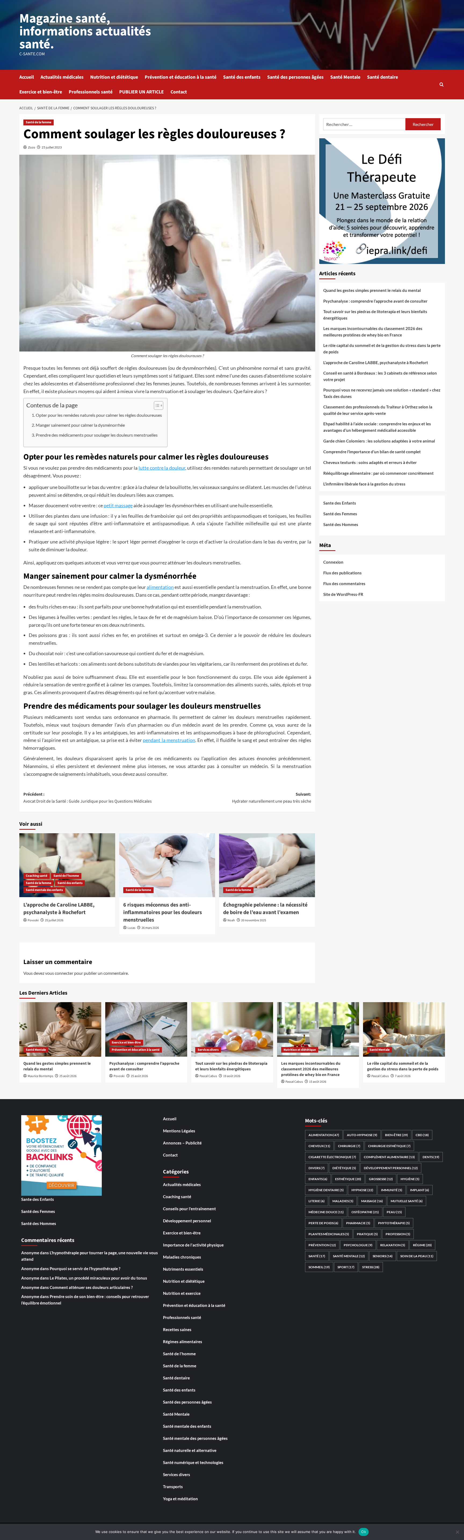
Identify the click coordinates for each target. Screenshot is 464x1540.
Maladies (342, 1201)
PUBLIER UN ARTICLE (141, 92)
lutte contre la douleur (162, 468)
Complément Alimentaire (389, 1157)
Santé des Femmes (340, 513)
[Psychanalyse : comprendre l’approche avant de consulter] (146, 1029)
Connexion (333, 562)
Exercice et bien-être (40, 92)
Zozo (31, 147)
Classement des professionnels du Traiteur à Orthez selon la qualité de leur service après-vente (377, 410)
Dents (431, 1157)
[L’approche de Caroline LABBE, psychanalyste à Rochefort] (67, 865)
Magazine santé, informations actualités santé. (85, 31)
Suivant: (271, 797)
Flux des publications (342, 572)
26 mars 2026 (150, 928)
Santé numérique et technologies (193, 1462)
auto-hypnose (362, 1135)
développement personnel (391, 1168)
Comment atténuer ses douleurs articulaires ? (91, 1287)
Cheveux (319, 1146)
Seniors (383, 1256)
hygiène (410, 1179)
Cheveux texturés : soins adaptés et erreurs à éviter (370, 462)
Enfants (318, 1179)
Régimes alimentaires (182, 1341)
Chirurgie (349, 1146)
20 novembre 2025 (253, 920)
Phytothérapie (394, 1223)
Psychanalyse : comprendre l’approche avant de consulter (375, 301)
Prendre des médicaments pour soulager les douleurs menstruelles (97, 434)
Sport (346, 1267)
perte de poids (323, 1223)
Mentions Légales (179, 1130)
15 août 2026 (317, 1081)
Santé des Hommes (340, 524)
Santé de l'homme (66, 876)
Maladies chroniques (182, 1257)
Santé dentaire (382, 77)
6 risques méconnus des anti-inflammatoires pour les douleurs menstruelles (162, 912)
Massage (372, 1201)
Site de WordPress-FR (343, 594)
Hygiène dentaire (326, 1190)
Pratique (367, 1234)
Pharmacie (358, 1223)
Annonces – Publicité (182, 1142)
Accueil (26, 77)
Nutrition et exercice (182, 1293)
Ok (363, 1532)
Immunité (391, 1190)
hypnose (362, 1190)
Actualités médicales (62, 77)
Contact (179, 92)
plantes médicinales (329, 1234)
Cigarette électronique (332, 1157)
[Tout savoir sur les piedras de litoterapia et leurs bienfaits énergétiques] (232, 1029)
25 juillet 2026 (54, 920)
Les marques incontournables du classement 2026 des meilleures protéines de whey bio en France (372, 331)
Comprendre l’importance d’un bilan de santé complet (372, 451)
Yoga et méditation (180, 1498)
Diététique (344, 1168)
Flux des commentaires (344, 583)
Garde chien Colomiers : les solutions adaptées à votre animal (379, 441)
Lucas (131, 928)
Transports (173, 1486)
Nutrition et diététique (114, 77)
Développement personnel (187, 1220)
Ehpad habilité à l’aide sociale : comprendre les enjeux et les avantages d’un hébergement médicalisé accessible (377, 427)
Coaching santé (36, 876)
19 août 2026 (231, 1076)
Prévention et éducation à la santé (180, 77)
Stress (370, 1267)
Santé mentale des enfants (44, 890)
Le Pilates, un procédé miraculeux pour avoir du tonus (98, 1278)
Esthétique (348, 1179)
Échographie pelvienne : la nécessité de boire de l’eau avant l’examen (265, 908)
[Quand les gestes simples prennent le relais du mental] (60, 1029)
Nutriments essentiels (183, 1269)
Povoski (33, 920)
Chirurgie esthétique (389, 1146)
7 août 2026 (403, 1076)
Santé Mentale (345, 77)
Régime (422, 1245)
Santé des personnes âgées (295, 77)
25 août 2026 (68, 1076)
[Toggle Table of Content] (156, 405)
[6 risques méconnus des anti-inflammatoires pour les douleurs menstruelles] (167, 865)
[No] (457, 1532)
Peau (394, 1212)
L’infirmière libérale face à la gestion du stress (364, 483)
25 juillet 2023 (52, 147)
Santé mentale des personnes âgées (195, 1438)
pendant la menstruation (169, 740)
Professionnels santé (91, 92)
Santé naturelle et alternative (189, 1450)
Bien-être (396, 1135)
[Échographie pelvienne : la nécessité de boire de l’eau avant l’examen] (267, 865)
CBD (422, 1135)
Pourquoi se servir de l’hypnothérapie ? (85, 1268)
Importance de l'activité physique (193, 1244)
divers (317, 1168)
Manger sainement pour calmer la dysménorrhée (80, 424)
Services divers (208, 1050)
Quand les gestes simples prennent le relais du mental (372, 290)
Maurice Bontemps (40, 1076)
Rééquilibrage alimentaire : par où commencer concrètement (378, 473)
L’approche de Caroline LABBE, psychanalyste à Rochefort (59, 908)
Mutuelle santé (407, 1201)
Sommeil (319, 1267)
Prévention (322, 1245)
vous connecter (59, 973)
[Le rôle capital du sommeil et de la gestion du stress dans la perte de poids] (404, 1029)
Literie (317, 1201)
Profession (398, 1234)
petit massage (118, 505)
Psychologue (358, 1245)
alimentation (160, 587)
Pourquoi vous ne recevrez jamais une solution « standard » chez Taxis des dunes (381, 393)
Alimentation (324, 1135)
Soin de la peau (416, 1256)
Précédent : (87, 797)
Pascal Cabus (208, 1076)
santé (317, 1256)
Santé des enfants (241, 77)
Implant (419, 1190)
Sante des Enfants (339, 503)
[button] (441, 84)
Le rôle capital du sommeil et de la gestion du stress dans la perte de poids (382, 348)
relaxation (392, 1245)
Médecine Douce (326, 1212)
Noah (231, 920)
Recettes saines (177, 1329)
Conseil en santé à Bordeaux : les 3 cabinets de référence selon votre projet (380, 376)
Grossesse (381, 1179)
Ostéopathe (365, 1212)
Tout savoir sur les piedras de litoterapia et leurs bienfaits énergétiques (375, 314)
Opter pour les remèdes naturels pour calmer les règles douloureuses (99, 415)
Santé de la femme (38, 122)
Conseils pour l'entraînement (189, 1208)
